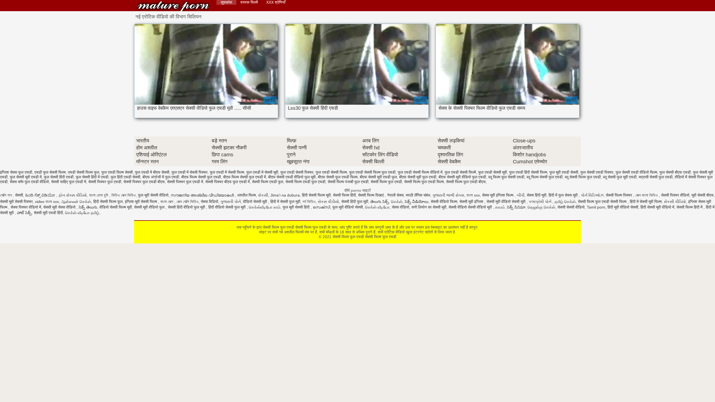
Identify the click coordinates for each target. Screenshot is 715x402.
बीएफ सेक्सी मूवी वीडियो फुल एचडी (462, 177)
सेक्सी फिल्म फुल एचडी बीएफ (466, 182)
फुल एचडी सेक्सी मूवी (492, 172)
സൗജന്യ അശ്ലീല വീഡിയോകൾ (203, 195)
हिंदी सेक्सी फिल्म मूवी (316, 195)
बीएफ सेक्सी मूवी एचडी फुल (378, 177)
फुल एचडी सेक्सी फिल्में (460, 172)
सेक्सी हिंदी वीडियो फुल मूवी (187, 207)
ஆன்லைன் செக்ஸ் (76, 201)
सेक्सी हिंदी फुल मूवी (354, 201)
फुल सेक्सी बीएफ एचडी (675, 172)
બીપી (521, 195)
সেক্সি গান (6, 195)
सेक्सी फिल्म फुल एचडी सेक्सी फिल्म (603, 201)
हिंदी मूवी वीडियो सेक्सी (622, 207)
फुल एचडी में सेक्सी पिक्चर (189, 172)
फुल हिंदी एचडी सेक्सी (125, 177)
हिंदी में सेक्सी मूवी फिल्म (646, 201)
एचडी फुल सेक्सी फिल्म (50, 172)
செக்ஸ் (396, 201)
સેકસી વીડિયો (675, 201)
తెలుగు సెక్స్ (379, 201)
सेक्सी (19, 195)
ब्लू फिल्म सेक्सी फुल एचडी (544, 177)
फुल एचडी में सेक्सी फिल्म (227, 172)
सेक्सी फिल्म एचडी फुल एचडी (305, 182)
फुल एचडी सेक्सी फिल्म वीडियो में (420, 172)
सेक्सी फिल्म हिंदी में (690, 207)
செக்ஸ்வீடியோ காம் (264, 207)
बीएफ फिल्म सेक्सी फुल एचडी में (244, 177)
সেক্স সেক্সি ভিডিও (188, 201)
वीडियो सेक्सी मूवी (255, 201)
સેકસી (263, 195)
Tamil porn (596, 207)
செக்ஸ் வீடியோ (377, 207)
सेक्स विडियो (209, 201)
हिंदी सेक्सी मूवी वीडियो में (657, 207)
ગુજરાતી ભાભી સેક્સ (448, 195)
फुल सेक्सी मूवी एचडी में (26, 177)
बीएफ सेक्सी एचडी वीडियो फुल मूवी (292, 177)
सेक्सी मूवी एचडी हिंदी (48, 212)
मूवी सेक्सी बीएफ (703, 195)
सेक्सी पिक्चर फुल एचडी (104, 182)
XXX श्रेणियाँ (275, 2)
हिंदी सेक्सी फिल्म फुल (108, 201)
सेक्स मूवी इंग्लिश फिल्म (498, 195)
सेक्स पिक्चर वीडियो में (26, 207)
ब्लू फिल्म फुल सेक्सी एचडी (506, 177)
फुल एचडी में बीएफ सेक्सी (152, 172)
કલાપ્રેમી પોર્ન (540, 201)
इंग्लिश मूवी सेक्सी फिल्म (141, 201)
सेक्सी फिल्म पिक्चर (619, 195)
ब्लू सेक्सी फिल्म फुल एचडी (583, 177)
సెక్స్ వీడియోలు (416, 201)
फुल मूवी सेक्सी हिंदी (297, 207)
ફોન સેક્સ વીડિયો (72, 195)
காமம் (500, 207)
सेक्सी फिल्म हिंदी (344, 195)
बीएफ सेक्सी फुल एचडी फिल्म (338, 177)
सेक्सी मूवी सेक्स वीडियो (60, 207)
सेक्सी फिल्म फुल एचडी (386, 182)
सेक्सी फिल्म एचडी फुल (267, 182)
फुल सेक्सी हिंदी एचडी (58, 177)
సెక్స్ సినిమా (516, 207)
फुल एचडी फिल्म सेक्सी (117, 172)
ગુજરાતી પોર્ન (230, 201)
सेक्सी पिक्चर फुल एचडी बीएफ (144, 182)
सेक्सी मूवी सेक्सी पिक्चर (16, 201)
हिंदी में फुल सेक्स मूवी (564, 195)
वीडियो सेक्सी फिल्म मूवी (115, 207)
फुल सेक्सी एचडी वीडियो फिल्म (636, 172)
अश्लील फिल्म (246, 195)
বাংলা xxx (473, 195)
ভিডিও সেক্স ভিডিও (123, 195)
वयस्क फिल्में (249, 2)
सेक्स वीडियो (400, 207)
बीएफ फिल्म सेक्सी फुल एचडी (201, 177)
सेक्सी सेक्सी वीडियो (571, 207)
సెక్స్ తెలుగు (88, 207)
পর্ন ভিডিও (309, 201)
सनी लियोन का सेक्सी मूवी (428, 207)
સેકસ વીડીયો (328, 201)
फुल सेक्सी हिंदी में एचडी (92, 177)
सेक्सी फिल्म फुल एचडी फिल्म (424, 182)
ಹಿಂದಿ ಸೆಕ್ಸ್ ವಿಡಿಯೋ (40, 195)
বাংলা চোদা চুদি (99, 195)
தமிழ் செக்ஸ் (565, 201)
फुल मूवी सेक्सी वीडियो (153, 195)
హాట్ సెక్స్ (24, 212)
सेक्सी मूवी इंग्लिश (471, 201)
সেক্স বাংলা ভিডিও (647, 195)
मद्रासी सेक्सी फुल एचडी (656, 177)
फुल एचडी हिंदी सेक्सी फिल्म (528, 172)
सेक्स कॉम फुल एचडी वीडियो (29, 182)
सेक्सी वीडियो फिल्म (444, 201)
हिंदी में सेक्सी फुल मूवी (285, 201)
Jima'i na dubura (285, 195)
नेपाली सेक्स (395, 195)
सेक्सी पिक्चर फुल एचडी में (185, 182)
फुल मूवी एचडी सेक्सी (563, 172)
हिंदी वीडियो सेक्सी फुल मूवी (227, 207)
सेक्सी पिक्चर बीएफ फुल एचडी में (227, 182)
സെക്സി (321, 207)
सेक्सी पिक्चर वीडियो (675, 195)
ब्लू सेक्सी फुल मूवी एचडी (620, 177)
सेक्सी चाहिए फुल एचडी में (68, 182)
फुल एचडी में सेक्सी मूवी (262, 172)
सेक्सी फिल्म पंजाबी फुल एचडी (348, 182)
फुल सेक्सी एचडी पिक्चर (596, 172)
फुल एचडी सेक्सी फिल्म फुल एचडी (372, 172)
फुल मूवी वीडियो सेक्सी (347, 207)
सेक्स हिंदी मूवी (536, 195)
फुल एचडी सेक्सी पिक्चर (296, 172)
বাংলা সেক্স (167, 201)
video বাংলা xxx (47, 201)
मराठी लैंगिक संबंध (418, 195)
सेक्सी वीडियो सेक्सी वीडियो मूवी (471, 207)
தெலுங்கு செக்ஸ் (541, 207)
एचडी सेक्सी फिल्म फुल (83, 172)
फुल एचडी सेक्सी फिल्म (331, 172)
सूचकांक (226, 2)
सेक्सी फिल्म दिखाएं (371, 195)
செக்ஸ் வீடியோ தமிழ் (82, 212)
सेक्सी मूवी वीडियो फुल (150, 207)
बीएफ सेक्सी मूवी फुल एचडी (417, 177)
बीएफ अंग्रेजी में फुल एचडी (160, 177)
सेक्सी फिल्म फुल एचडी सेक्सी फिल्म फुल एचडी (173, 6)
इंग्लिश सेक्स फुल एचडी (16, 172)
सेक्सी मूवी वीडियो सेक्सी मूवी (506, 201)
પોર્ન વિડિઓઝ (592, 195)
